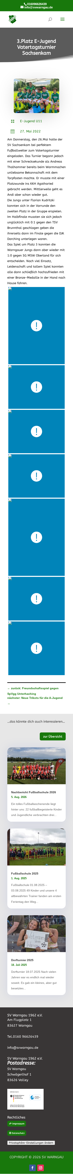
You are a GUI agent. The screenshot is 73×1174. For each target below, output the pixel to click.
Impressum (18, 1123)
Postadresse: (21, 1063)
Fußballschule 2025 (24, 873)
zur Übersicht (52, 736)
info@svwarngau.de (22, 1048)
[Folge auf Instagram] (40, 1168)
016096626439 (37, 4)
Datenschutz (18, 1133)
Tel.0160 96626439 (22, 1036)
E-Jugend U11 (31, 121)
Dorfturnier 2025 (22, 960)
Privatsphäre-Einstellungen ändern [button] (31, 1142)
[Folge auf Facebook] (32, 1168)
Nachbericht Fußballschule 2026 (33, 792)
